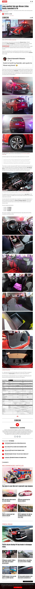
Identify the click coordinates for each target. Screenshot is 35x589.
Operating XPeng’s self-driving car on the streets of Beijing (25, 561)
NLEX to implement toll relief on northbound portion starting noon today (25, 515)
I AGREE (17, 587)
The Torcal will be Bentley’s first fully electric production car (25, 577)
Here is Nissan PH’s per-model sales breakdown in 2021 (15, 446)
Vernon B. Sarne (8, 13)
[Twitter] (1, 7)
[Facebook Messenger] (6, 17)
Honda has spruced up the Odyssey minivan (24, 500)
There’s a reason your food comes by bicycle (8, 514)
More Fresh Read (28, 581)
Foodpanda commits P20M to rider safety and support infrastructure (8, 561)
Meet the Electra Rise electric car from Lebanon (9, 500)
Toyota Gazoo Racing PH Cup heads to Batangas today (17, 545)
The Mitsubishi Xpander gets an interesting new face (15, 443)
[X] (4, 17)
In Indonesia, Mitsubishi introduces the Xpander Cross (15, 457)
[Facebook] (3, 17)
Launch (6, 4)
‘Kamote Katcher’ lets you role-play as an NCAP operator (9, 577)
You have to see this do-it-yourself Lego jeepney (17, 486)
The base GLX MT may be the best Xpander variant (14, 450)
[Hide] (0, 12)
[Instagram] (8, 17)
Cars (3, 4)
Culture (3, 484)
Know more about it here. (17, 585)
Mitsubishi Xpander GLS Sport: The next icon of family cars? (16, 454)
